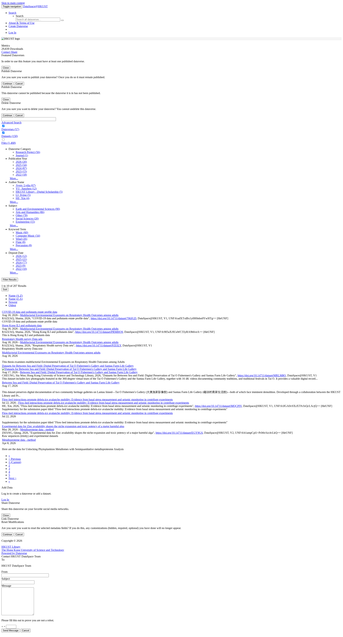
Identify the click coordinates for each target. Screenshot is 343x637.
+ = (3, 626)
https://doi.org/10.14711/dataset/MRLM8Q (262, 375)
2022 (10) (21, 268)
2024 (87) (21, 168)
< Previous (15, 458)
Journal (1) (22, 155)
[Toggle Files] (171, 139)
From (4, 571)
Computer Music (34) (28, 235)
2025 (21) (21, 259)
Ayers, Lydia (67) (26, 185)
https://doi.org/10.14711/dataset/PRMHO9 (99, 331)
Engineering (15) (25, 221)
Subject (5, 578)
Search (12, 12)
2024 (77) (21, 262)
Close (6, 67)
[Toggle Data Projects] (171, 133)
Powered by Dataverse (14, 553)
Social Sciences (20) (27, 218)
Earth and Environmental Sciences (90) (38, 208)
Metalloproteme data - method (37, 429)
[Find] (62, 20)
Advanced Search (11, 122)
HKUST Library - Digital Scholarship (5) (39, 191)
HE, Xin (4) (22, 198)
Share (14, 52)
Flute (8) (20, 242)
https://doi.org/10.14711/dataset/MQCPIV (218, 405)
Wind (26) (21, 238)
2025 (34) (21, 165)
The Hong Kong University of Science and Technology (32, 550)
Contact (6, 52)
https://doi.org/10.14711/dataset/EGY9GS (179, 432)
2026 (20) (21, 161)
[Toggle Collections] (171, 126)
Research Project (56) (28, 152)
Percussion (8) (24, 245)
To (2, 559)
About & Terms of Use (21, 22)
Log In (12, 32)
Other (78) (22, 215)
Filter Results (10, 279)
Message (6, 585)
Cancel (19, 83)
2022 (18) (21, 174)
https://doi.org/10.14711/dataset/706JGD (113, 318)
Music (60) (22, 232)
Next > (12, 478)
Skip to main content (13, 2)
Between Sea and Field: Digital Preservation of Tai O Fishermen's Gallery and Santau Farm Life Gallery (79, 372)
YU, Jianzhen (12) (26, 188)
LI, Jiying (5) (23, 195)
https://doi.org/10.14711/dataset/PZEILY (98, 345)
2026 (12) (21, 256)
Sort (5, 289)
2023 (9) (20, 265)
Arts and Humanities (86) (30, 212)
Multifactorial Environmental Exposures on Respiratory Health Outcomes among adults (69, 315)
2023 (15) (21, 171)
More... (14, 178)
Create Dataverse (18, 26)
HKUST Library (10, 546)
